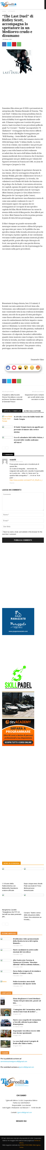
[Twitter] (9, 44)
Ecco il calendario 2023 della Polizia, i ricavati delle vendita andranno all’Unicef (29, 439)
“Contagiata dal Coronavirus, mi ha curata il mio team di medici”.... (26, 1010)
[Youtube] (27, 1127)
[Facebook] (4, 44)
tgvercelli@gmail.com (26, 1067)
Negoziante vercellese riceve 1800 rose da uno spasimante (26, 1032)
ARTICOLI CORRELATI (12, 411)
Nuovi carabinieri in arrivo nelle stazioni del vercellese (25, 951)
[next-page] (7, 448)
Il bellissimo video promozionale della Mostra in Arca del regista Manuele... (26, 941)
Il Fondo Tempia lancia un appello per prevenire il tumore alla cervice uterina (29, 429)
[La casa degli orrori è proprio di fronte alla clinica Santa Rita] (5, 1044)
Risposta (12, 483)
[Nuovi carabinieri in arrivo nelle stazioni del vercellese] (6, 952)
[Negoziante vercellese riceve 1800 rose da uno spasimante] (6, 1033)
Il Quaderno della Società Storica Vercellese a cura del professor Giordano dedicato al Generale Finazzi (12, 398)
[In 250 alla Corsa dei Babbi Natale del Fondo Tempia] (7, 419)
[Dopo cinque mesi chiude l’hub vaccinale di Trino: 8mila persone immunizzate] (34, 875)
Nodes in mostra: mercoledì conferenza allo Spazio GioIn (24, 982)
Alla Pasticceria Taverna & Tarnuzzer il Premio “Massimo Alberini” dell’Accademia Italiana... (26, 962)
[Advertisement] (23, 91)
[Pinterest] (14, 44)
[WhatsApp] (19, 44)
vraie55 (13, 460)
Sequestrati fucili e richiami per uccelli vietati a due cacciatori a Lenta (34, 397)
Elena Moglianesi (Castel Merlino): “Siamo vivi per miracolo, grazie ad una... (27, 1001)
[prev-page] (3, 448)
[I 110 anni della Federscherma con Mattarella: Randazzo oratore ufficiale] (12, 875)
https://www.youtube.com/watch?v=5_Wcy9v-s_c (26, 480)
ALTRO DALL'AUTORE (32, 411)
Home (4, 11)
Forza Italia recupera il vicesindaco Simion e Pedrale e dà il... (27, 972)
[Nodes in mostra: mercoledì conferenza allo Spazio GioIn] (6, 984)
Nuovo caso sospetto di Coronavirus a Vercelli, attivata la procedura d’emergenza (27, 1022)
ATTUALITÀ (11, 11)
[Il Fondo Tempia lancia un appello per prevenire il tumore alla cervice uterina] (7, 429)
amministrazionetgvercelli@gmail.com (14, 1061)
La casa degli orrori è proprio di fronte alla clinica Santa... (25, 1042)
